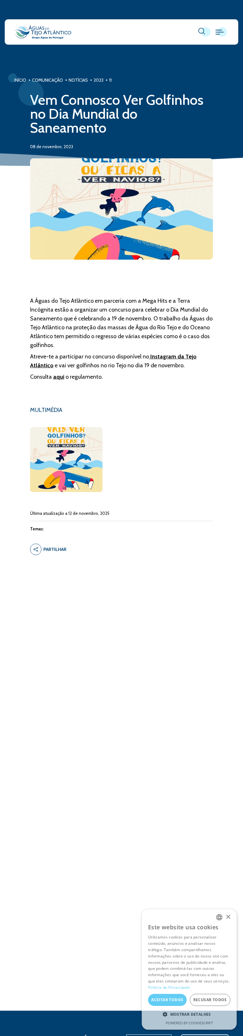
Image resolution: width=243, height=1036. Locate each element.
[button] (189, 1014)
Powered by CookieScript (189, 1022)
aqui (58, 376)
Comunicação (47, 80)
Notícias (78, 80)
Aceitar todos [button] (167, 999)
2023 (98, 80)
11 (110, 80)
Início (20, 80)
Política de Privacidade (169, 987)
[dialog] (189, 969)
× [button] (228, 917)
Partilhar (54, 549)
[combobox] (219, 917)
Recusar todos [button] (210, 999)
